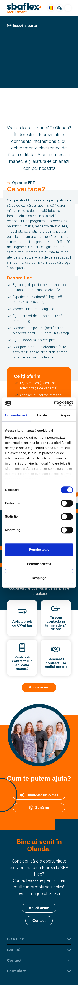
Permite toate (39, 549)
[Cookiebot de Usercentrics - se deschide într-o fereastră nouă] (55, 403)
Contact (39, 920)
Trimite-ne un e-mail (42, 795)
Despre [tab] (64, 415)
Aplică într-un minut (39, 84)
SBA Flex (15, 939)
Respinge (39, 578)
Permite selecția (39, 564)
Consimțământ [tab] (16, 415)
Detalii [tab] (42, 415)
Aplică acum (39, 687)
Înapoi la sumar (25, 26)
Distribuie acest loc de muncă (42, 68)
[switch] (67, 503)
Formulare (16, 971)
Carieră (13, 950)
